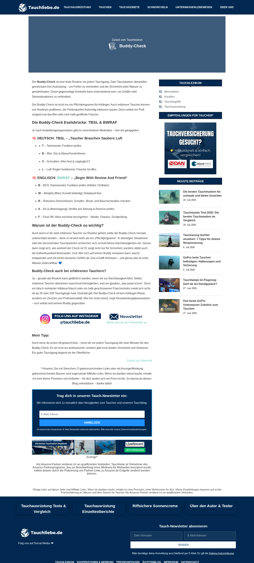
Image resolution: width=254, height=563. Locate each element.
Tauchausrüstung (77, 7)
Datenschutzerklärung (221, 553)
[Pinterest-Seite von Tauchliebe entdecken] (30, 550)
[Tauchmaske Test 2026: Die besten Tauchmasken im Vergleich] (169, 218)
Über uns (227, 7)
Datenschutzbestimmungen (134, 429)
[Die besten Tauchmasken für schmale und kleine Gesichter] (169, 197)
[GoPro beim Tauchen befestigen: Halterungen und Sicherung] (169, 262)
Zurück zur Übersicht (139, 360)
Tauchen (105, 7)
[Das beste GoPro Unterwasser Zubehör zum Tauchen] (169, 306)
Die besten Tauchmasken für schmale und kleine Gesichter (202, 193)
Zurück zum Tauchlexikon (127, 39)
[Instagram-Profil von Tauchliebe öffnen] (21, 550)
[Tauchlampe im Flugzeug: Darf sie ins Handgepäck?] (169, 285)
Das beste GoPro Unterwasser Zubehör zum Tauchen (200, 304)
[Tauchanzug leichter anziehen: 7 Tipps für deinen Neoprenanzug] (169, 240)
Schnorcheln (157, 7)
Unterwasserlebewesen (194, 7)
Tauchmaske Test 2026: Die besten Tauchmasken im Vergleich (201, 216)
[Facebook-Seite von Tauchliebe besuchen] (39, 550)
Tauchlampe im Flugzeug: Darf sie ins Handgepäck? (200, 281)
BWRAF (63, 178)
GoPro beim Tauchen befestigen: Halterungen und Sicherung (202, 261)
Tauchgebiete (129, 7)
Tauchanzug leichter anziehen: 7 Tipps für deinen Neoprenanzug (201, 239)
